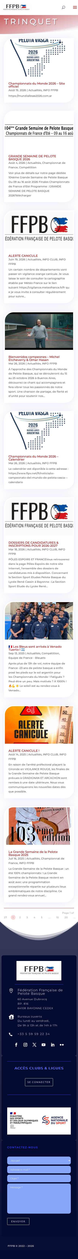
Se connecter (39, 1082)
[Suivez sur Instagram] (25, 1045)
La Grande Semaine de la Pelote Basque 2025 (33, 853)
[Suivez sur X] (34, 1045)
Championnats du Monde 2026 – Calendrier (33, 458)
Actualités (35, 90)
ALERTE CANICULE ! (24, 751)
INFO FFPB (50, 90)
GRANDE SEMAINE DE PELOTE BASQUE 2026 (32, 157)
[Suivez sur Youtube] (43, 1045)
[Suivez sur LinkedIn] (52, 1045)
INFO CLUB (50, 259)
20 (66, 917)
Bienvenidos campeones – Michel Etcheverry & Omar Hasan (34, 358)
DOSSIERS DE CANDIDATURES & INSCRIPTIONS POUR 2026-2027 (33, 544)
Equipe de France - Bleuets (27, 658)
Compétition (28, 167)
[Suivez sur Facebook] (16, 1045)
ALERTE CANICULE (23, 256)
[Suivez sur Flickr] (62, 1045)
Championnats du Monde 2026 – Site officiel (37, 85)
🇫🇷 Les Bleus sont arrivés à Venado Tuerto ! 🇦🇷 (35, 648)
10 (57, 917)
